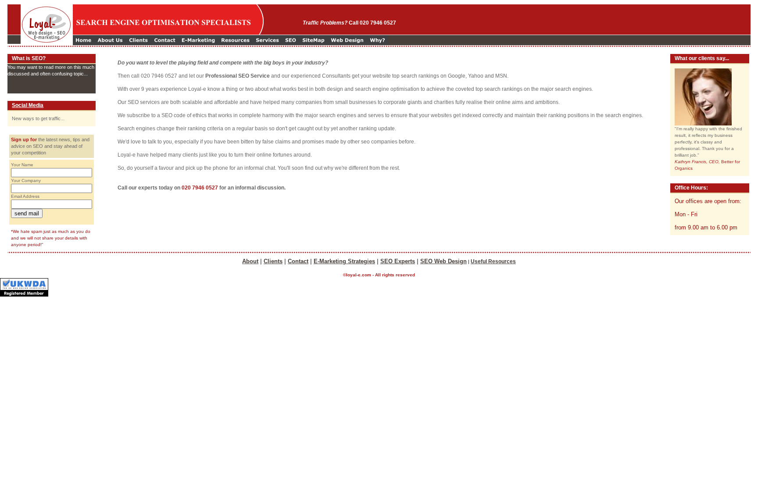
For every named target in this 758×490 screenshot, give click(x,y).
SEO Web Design (443, 261)
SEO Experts (397, 261)
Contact (298, 261)
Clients (273, 261)
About (250, 261)
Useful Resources (493, 261)
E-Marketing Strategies (344, 261)
